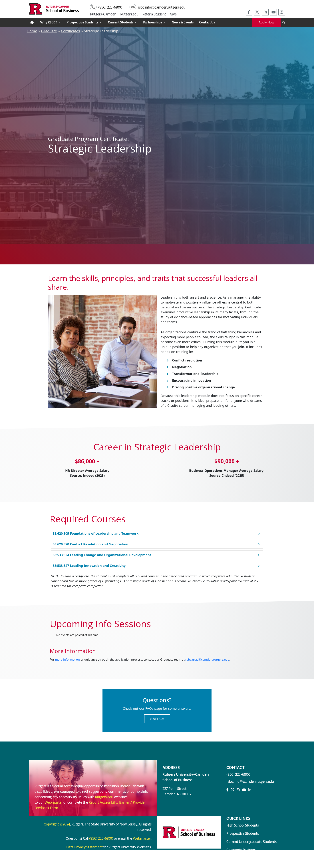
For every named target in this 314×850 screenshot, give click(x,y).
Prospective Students (82, 22)
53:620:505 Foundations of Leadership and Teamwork (95, 533)
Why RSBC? (48, 22)
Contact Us (207, 22)
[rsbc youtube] (273, 12)
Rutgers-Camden (103, 14)
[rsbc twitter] (257, 12)
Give (173, 14)
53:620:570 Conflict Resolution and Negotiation (90, 544)
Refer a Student (154, 14)
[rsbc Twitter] (232, 789)
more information (67, 660)
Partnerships (152, 22)
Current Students (121, 22)
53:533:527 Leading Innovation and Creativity (89, 565)
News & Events (183, 22)
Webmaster (54, 802)
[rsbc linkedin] (265, 12)
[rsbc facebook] (249, 12)
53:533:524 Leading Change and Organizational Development (102, 555)
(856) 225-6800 (238, 774)
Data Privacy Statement (84, 847)
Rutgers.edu (129, 14)
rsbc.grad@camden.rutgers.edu (207, 660)
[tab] (157, 533)
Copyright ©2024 (57, 824)
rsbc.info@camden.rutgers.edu (250, 781)
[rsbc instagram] (281, 12)
